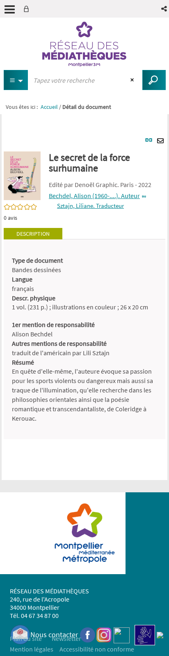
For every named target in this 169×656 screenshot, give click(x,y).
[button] (164, 9)
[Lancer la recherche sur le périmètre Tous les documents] (154, 80)
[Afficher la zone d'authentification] (28, 9)
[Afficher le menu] (9, 9)
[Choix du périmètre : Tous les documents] (16, 80)
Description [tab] (33, 233)
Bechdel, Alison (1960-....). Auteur (94, 196)
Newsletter (66, 638)
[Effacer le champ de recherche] (133, 80)
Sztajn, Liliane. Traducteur (90, 206)
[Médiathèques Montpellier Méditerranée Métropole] (84, 44)
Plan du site (26, 638)
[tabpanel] (84, 339)
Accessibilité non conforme (96, 649)
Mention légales (31, 649)
